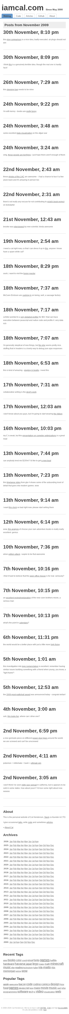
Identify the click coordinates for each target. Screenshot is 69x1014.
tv (34, 992)
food (5, 987)
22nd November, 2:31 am (31, 194)
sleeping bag (12, 89)
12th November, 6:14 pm (31, 522)
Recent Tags (13, 954)
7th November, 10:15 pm (31, 590)
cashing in (26, 295)
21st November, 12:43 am (32, 219)
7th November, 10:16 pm (31, 568)
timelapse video (14, 482)
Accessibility (63, 1008)
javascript (24, 988)
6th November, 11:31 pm (30, 637)
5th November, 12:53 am (31, 687)
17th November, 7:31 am (31, 384)
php (13, 968)
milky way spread (29, 785)
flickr (62, 984)
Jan (11, 841)
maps (41, 964)
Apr (22, 841)
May (26, 841)
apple (6, 984)
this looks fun (13, 716)
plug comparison (14, 39)
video (39, 991)
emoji (30, 960)
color (19, 960)
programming (10, 992)
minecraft (57, 963)
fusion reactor (29, 273)
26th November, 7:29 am (31, 82)
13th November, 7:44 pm (31, 453)
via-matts (44, 967)
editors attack (14, 554)
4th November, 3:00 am (29, 709)
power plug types (40, 738)
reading (19, 967)
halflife (53, 960)
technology (28, 968)
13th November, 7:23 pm (31, 475)
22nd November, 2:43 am (31, 169)
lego (36, 963)
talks (20, 822)
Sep (41, 845)
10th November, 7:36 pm (31, 547)
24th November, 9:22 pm (31, 104)
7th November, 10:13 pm (31, 615)
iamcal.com (23, 7)
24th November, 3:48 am (31, 125)
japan (29, 963)
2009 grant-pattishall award (18, 694)
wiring (18, 971)
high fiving (55, 644)
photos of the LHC (16, 177)
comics (45, 984)
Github (41, 16)
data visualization (24, 133)
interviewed (19, 227)
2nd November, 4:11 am (30, 755)
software (22, 991)
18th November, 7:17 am (31, 309)
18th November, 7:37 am (31, 288)
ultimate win (36, 763)
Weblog (7, 16)
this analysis (13, 529)
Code (18, 16)
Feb (15, 841)
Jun (30, 841)
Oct (44, 845)
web (58, 991)
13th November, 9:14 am (31, 500)
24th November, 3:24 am (31, 147)
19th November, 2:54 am (31, 241)
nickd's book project (55, 202)
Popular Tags (14, 978)
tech (31, 991)
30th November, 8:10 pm (31, 32)
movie (44, 987)
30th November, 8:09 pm (31, 57)
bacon (22, 984)
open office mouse (38, 576)
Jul (33, 841)
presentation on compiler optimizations (39, 435)
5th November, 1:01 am (29, 659)
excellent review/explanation (18, 598)
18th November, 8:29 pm (31, 266)
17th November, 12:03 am (32, 406)
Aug (37, 841)
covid (24, 960)
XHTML (43, 1008)
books (11, 960)
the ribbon (58, 414)
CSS (49, 1008)
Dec (52, 845)
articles (50, 822)
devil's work (31, 392)
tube (35, 967)
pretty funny (31, 111)
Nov (48, 845)
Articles (29, 16)
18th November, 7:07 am (31, 338)
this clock (13, 507)
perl (59, 988)
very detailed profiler (30, 317)
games (45, 960)
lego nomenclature (30, 666)
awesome (13, 984)
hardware (8, 963)
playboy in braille (31, 370)
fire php (42, 345)
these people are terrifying (19, 155)
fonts (36, 960)
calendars (23, 623)
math (47, 964)
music (7, 967)
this (10, 64)
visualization (49, 992)
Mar (18, 841)
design (55, 984)
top (45, 1010)
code (30, 822)
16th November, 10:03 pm (32, 428)
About (52, 16)
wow (24, 971)
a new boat (46, 460)
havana (20, 963)
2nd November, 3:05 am (30, 777)
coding (37, 984)
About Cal (9, 827)
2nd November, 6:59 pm (30, 730)
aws (5, 960)
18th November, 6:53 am (31, 363)
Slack (46, 817)
